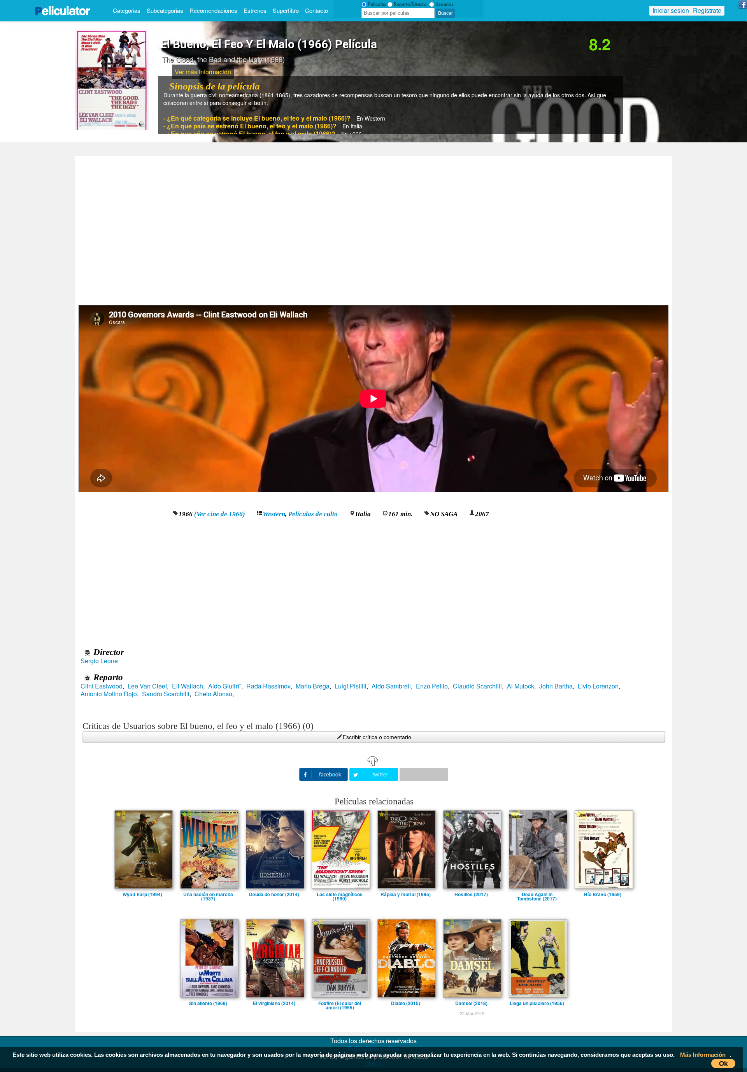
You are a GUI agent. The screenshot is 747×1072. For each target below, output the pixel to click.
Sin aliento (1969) (208, 1003)
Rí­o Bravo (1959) (602, 894)
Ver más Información (203, 71)
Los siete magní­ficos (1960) (340, 894)
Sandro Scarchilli (165, 694)
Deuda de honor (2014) (274, 894)
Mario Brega (313, 686)
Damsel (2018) (471, 1003)
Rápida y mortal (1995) (406, 894)
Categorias (126, 10)
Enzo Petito (432, 686)
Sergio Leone (99, 661)
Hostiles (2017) (471, 894)
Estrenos (255, 10)
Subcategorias (165, 10)
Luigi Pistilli (350, 686)
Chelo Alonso (213, 694)
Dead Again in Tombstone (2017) (537, 894)
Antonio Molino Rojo (109, 694)
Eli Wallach (187, 686)
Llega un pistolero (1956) (537, 1003)
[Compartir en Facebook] (324, 773)
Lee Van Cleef (147, 686)
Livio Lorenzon (598, 686)
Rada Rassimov (268, 686)
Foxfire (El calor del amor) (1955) (339, 1003)
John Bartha (556, 686)
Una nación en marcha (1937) (208, 894)
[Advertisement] (373, 228)
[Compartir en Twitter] (374, 773)
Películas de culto (313, 514)
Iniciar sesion (670, 10)
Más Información (703, 1054)
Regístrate (707, 10)
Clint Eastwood (102, 686)
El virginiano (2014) (274, 1003)
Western (274, 514)
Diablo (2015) (405, 1003)
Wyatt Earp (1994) (142, 894)
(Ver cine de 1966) (219, 514)
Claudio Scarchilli (477, 686)
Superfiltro (286, 10)
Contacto (316, 10)
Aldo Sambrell (391, 686)
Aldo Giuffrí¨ (224, 686)
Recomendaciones (213, 10)
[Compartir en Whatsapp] (424, 774)
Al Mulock (520, 686)
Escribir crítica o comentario (377, 737)
